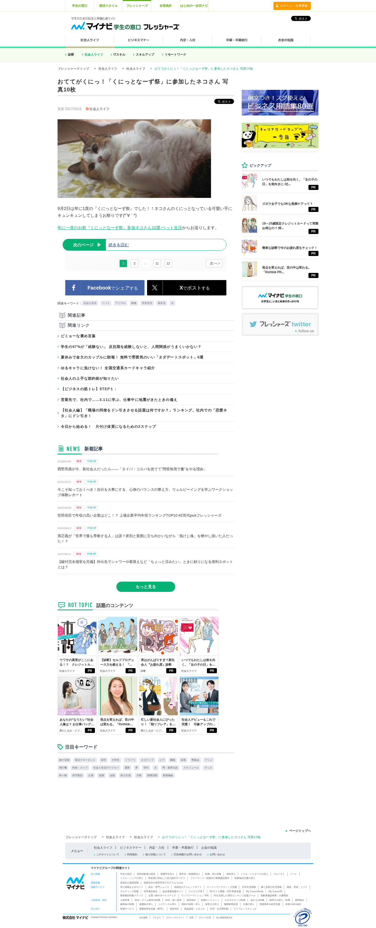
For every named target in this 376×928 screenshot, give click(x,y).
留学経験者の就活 (146, 874)
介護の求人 (249, 904)
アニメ (209, 760)
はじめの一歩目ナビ (194, 5)
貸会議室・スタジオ (194, 909)
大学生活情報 (249, 887)
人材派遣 (124, 900)
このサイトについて (107, 854)
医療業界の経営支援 (270, 904)
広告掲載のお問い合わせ (188, 854)
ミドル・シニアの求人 (131, 878)
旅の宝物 (64, 760)
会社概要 (143, 917)
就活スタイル (108, 5)
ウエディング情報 (129, 891)
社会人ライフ (94, 54)
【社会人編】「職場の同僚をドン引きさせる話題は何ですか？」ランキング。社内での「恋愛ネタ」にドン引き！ (144, 413)
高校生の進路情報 (129, 882)
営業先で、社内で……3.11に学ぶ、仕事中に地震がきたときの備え (119, 400)
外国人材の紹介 (293, 904)
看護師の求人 (146, 904)
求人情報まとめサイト (131, 887)
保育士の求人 (212, 904)
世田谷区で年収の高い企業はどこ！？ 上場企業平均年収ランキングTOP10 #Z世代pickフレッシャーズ (140, 515)
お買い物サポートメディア (162, 895)
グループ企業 (205, 917)
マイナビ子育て (197, 891)
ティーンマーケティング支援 (222, 887)
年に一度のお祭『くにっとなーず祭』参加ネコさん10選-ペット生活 (120, 228)
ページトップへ (300, 831)
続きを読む (101, 245)
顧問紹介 (299, 900)
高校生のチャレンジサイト (188, 887)
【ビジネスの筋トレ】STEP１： (89, 389)
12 (168, 263)
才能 (138, 775)
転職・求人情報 (213, 874)
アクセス (157, 917)
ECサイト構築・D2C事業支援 (225, 891)
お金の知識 (209, 847)
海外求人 (231, 874)
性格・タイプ (80, 767)
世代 (146, 767)
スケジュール (191, 767)
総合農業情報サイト (173, 891)
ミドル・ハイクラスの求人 (254, 874)
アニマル (120, 303)
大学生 (115, 760)
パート (293, 874)
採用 (192, 917)
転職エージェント (210, 900)
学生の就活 (126, 874)
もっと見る (146, 586)
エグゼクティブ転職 (235, 900)
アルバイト (279, 874)
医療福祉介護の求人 (245, 878)
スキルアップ (145, 54)
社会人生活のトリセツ (106, 767)
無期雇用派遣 (231, 904)
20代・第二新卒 (173, 900)
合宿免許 (166, 5)
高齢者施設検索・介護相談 (274, 895)
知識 (101, 775)
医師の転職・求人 (191, 904)
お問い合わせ (217, 854)
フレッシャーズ (137, 5)
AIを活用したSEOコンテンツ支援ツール (235, 895)
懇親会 (195, 760)
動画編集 (168, 775)
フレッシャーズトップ (73, 68)
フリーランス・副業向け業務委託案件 (209, 878)
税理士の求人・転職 (279, 900)
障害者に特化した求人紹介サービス (166, 878)
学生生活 (147, 303)
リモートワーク (175, 54)
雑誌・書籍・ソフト (297, 887)
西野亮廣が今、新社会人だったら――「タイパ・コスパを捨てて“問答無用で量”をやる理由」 (132, 469)
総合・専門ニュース (158, 887)
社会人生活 (90, 303)
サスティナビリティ (175, 917)
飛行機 (63, 767)
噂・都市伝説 (170, 767)
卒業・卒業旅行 (183, 847)
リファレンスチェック (245, 909)
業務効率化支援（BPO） (152, 909)
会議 (112, 775)
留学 (103, 760)
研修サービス (127, 909)
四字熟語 (77, 775)
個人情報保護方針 (224, 917)
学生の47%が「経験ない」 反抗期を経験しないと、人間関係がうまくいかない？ (131, 347)
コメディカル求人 (167, 904)
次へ (214, 263)
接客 (183, 760)
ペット (106, 303)
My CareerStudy (254, 891)
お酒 (90, 775)
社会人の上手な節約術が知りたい (90, 378)
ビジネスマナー (130, 847)
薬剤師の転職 (127, 904)
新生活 (161, 303)
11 (157, 263)
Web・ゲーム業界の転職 (147, 900)
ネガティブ (147, 760)
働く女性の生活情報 (271, 887)
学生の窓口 (79, 5)
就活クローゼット (85, 760)
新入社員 (125, 775)
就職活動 (152, 775)
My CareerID (275, 891)
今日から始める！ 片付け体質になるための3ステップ (108, 426)
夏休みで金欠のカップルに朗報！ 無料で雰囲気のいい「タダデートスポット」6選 (132, 357)
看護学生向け (167, 874)
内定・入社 (156, 847)
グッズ (208, 767)
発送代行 (174, 909)
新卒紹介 (191, 900)
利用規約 (132, 854)
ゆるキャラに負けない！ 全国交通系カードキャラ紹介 (108, 368)
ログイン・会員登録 (294, 5)
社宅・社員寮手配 (219, 909)
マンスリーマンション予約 (195, 895)
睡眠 (172, 760)
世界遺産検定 (151, 891)
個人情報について (155, 854)
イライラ (130, 760)
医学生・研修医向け (189, 874)
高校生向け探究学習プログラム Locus (163, 882)
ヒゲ (161, 760)
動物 (133, 303)
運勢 (127, 767)
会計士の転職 (257, 900)
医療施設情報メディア (131, 895)
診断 (71, 54)
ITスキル (119, 54)
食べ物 (63, 775)
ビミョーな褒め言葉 (78, 336)
